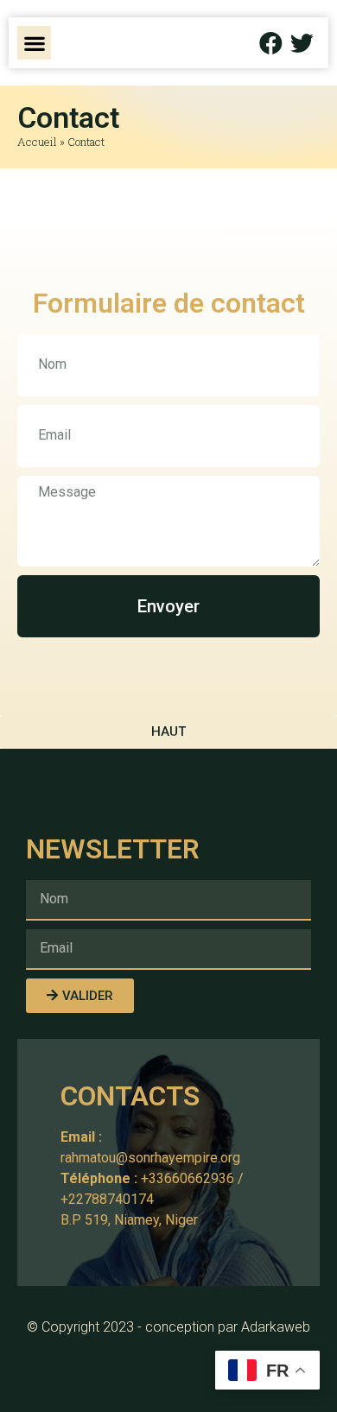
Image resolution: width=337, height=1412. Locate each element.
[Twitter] (302, 42)
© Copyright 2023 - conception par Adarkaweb (168, 1327)
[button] (34, 43)
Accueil (37, 141)
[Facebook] (271, 42)
